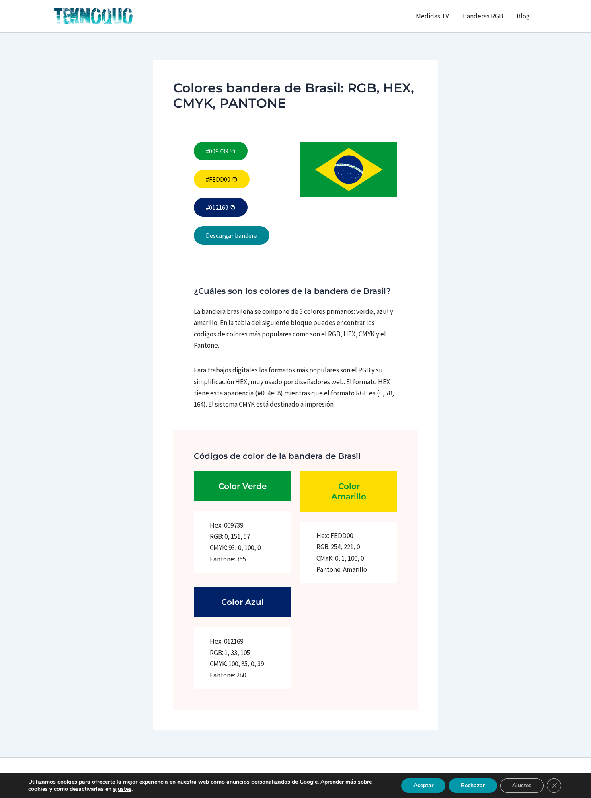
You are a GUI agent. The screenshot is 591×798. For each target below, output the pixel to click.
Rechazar (473, 785)
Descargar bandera (231, 235)
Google (309, 782)
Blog (523, 16)
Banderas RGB (483, 16)
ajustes (122, 789)
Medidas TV (432, 16)
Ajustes (521, 785)
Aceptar (423, 785)
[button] (221, 151)
